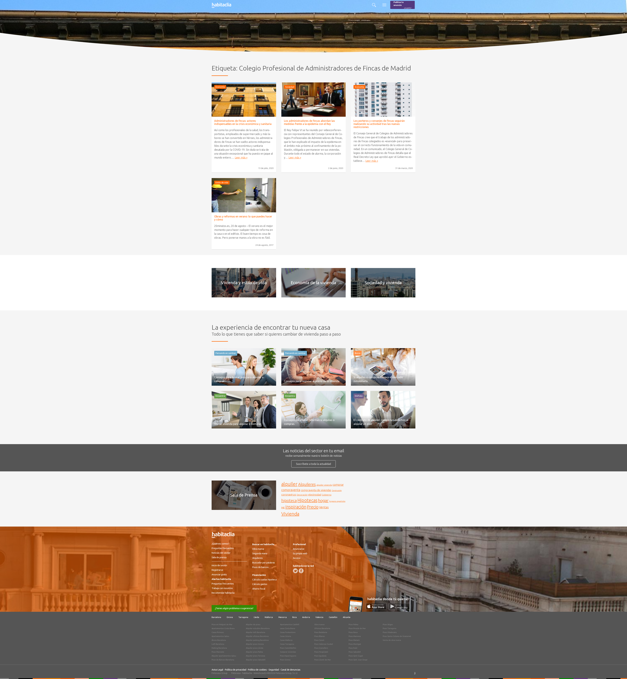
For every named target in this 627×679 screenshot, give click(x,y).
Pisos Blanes (319, 636)
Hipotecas (307, 500)
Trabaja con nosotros (222, 588)
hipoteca (289, 500)
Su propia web (300, 553)
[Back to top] (620, 672)
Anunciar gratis (219, 574)
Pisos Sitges (388, 624)
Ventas (324, 507)
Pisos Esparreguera (288, 656)
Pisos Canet (319, 640)
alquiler (289, 484)
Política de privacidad (235, 669)
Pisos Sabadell (355, 652)
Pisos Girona (285, 660)
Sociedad (289, 87)
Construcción (337, 490)
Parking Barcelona (219, 648)
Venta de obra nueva (392, 640)
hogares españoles (337, 501)
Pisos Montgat (355, 644)
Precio (312, 507)
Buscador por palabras (263, 562)
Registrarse (217, 570)
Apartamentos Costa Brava (223, 628)
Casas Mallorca (286, 640)
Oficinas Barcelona (322, 628)
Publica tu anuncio (402, 5)
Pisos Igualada (320, 656)
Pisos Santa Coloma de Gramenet (397, 636)
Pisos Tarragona (389, 628)
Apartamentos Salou (220, 636)
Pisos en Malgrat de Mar (222, 624)
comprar (338, 484)
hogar (323, 500)
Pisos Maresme (218, 652)
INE (283, 507)
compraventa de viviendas (316, 490)
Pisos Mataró (354, 640)
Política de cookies (257, 669)
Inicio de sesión (219, 565)
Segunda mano (259, 553)
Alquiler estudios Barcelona (258, 628)
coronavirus (288, 494)
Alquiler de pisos (253, 624)
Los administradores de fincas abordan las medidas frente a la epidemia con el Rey (309, 122)
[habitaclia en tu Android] (399, 608)
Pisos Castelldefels (288, 648)
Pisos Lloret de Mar (322, 660)
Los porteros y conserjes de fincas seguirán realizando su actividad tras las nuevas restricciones (379, 123)
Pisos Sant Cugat (356, 656)
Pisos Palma (353, 624)
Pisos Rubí (353, 648)
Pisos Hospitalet (321, 652)
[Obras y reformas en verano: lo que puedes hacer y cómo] (244, 195)
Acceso (296, 558)
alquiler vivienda (324, 485)
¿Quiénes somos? (220, 543)
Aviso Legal (217, 669)
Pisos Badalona (320, 632)
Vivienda (290, 513)
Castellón (333, 617)
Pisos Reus (353, 632)
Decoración (302, 495)
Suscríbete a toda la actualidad (313, 463)
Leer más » (241, 157)
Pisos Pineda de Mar (357, 628)
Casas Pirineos (218, 632)
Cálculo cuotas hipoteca (264, 579)
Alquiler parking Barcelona (257, 640)
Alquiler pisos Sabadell (255, 660)
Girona (230, 617)
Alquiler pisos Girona (255, 644)
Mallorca (269, 617)
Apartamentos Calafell (289, 624)
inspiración (295, 506)
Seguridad (274, 669)
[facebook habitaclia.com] (301, 570)
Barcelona (216, 617)
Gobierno (326, 494)
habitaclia (247, 673)
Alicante (346, 617)
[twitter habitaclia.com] (295, 570)
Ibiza (294, 617)
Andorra (306, 617)
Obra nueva (258, 549)
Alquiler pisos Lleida (254, 648)
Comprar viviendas (288, 652)
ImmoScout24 (261, 673)
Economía (220, 87)
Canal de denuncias (290, 669)
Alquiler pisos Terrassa (255, 656)
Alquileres (307, 484)
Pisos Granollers (321, 648)
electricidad (314, 494)
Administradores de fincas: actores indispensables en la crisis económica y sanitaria (243, 122)
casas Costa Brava (287, 628)
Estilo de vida (222, 182)
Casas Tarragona (287, 644)
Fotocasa (236, 673)
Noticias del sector (221, 553)
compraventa (290, 490)
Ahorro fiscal (258, 588)
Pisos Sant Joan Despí (358, 660)
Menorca (282, 617)
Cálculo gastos (259, 584)
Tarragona (243, 617)
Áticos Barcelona (219, 640)
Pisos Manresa (355, 636)
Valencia (319, 617)
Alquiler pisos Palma (254, 652)
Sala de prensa (219, 557)
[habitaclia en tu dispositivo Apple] (377, 608)
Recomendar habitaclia (223, 593)
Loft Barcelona (218, 644)
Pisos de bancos (260, 567)
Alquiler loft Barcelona (255, 632)
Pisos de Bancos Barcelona (223, 660)
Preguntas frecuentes (223, 548)
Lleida (256, 617)
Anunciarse (298, 549)
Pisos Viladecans (390, 632)
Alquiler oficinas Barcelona (257, 636)
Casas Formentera (287, 632)
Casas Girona (285, 636)
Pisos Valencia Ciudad (323, 644)
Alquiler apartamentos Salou (224, 656)
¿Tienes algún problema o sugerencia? (234, 608)
